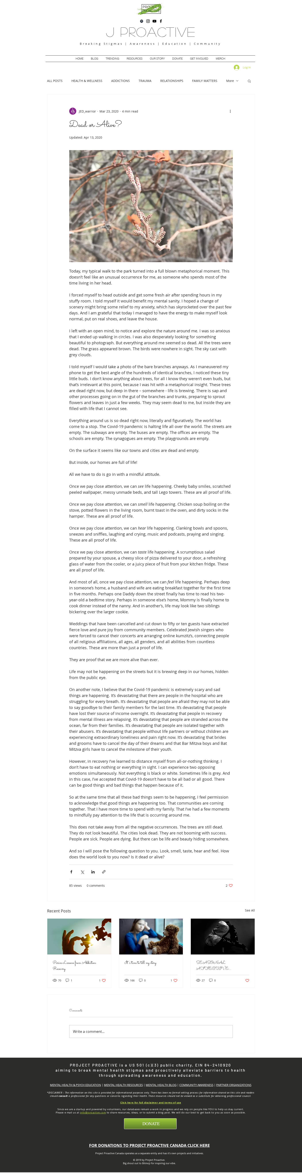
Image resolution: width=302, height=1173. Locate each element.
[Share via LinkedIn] (93, 872)
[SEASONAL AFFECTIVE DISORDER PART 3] (223, 936)
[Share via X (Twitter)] (82, 872)
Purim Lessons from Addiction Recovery (74, 966)
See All (250, 910)
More (230, 81)
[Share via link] (104, 872)
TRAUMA (145, 81)
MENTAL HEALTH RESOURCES (123, 1085)
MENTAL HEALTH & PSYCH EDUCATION (75, 1085)
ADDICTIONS (120, 81)
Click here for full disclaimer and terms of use (150, 1102)
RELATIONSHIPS (171, 81)
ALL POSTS (55, 81)
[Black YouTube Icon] (154, 21)
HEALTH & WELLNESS (86, 81)
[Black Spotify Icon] (141, 21)
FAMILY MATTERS (204, 81)
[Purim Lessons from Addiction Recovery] (79, 936)
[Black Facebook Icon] (161, 21)
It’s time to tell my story (140, 963)
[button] (249, 81)
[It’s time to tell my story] (151, 936)
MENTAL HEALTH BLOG (161, 1085)
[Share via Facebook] (71, 872)
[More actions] (230, 111)
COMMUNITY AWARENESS (196, 1085)
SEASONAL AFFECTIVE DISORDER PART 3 (220, 966)
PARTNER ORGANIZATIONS (233, 1085)
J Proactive (151, 31)
